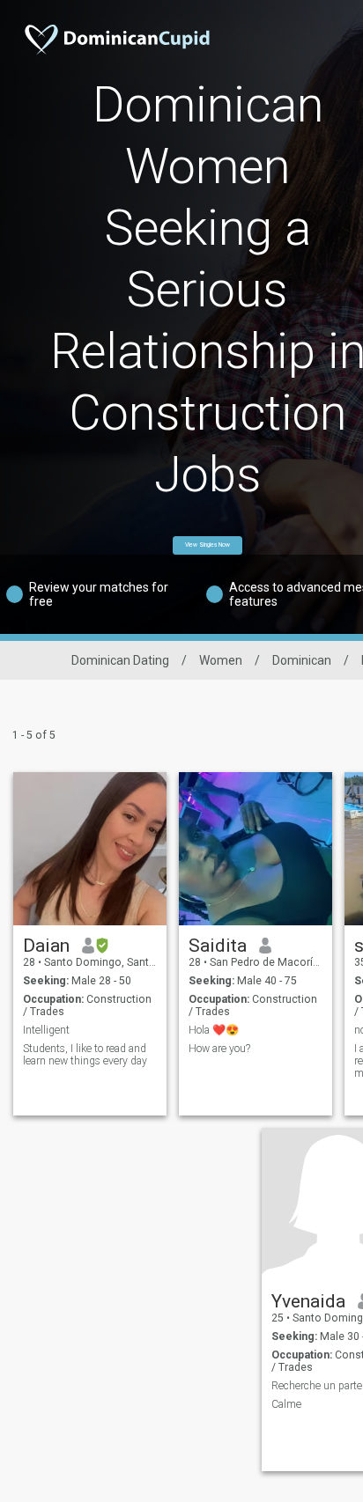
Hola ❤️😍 (214, 1030)
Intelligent (46, 1030)
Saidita (218, 945)
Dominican (301, 660)
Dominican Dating (120, 660)
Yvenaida (308, 1301)
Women (220, 660)
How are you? (219, 1048)
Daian (46, 945)
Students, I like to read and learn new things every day (85, 1054)
